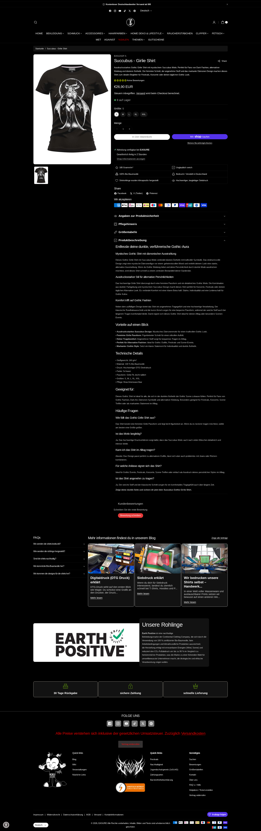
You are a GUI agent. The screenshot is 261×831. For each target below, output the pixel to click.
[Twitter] (143, 724)
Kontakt (192, 775)
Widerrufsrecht (53, 814)
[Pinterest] (151, 724)
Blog (74, 759)
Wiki (74, 764)
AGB (88, 814)
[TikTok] (135, 724)
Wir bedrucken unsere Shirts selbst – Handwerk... (201, 582)
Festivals (154, 759)
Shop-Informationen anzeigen (131, 159)
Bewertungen (195, 764)
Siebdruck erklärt (150, 578)
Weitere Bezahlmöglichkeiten (199, 143)
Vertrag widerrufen (130, 744)
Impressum (38, 814)
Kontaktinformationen (114, 814)
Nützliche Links (79, 775)
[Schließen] (227, 4)
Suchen (192, 759)
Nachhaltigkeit (156, 764)
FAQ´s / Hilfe (195, 785)
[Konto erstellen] (214, 22)
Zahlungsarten (156, 775)
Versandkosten (193, 733)
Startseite (39, 48)
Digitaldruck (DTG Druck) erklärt (109, 580)
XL (136, 114)
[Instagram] (118, 724)
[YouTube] (126, 724)
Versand (140, 93)
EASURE (102, 823)
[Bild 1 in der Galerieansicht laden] (41, 175)
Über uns (193, 780)
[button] (35, 22)
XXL (144, 114)
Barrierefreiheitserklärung (161, 780)
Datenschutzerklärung (73, 814)
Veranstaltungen (79, 769)
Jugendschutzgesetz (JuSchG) (164, 769)
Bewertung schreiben (130, 515)
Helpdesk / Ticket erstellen (201, 790)
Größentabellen (196, 769)
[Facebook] (110, 724)
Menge (118, 123)
